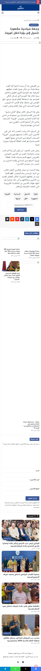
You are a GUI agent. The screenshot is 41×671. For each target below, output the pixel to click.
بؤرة (35, 194)
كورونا (7, 194)
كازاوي (35, 38)
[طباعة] (37, 224)
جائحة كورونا (27, 20)
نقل (25, 198)
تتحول (26, 194)
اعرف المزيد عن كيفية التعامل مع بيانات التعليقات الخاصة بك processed (22, 506)
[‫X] (32, 219)
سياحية (16, 194)
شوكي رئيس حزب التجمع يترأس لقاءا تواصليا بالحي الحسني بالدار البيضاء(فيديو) (21, 545)
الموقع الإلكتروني (34, 488)
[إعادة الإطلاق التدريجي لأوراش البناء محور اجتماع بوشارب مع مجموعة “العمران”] (11, 266)
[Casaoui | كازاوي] (20, 7)
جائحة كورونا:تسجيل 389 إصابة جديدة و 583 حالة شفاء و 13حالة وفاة (12, 251)
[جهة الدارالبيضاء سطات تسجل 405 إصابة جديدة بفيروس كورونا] (30, 243)
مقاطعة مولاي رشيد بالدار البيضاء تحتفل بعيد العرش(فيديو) (20, 608)
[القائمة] (3, 12)
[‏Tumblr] (22, 219)
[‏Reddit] (12, 219)
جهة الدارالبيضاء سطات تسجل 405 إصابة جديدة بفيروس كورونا (31, 253)
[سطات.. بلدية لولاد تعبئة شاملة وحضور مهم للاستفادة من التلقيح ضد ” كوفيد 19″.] (30, 340)
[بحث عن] (38, 12)
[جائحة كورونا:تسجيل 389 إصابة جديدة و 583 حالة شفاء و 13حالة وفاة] (11, 242)
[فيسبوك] (37, 219)
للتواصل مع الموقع (8, 656)
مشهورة (34, 198)
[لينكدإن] (27, 219)
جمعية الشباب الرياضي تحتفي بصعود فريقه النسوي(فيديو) (21, 576)
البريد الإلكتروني (34, 479)
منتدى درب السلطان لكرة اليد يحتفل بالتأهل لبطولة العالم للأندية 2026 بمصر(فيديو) (21, 639)
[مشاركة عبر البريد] (7, 219)
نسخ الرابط (20, 209)
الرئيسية (35, 20)
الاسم (37, 470)
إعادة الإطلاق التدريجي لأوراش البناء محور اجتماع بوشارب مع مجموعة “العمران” (12, 276)
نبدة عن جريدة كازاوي (32, 656)
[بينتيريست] (17, 219)
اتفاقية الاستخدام (19, 656)
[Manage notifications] (36, 666)
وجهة (17, 198)
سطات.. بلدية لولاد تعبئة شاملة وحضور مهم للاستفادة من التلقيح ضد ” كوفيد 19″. (31, 425)
